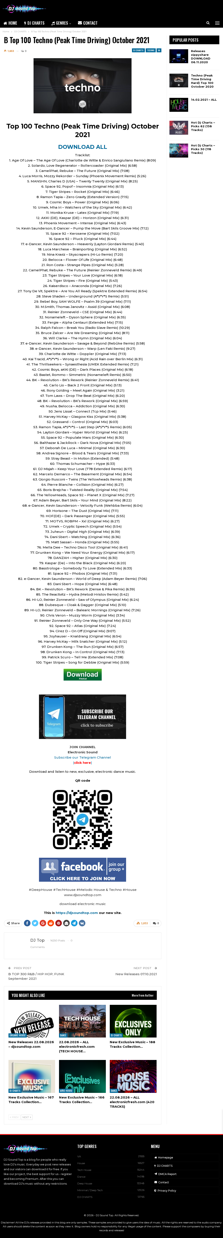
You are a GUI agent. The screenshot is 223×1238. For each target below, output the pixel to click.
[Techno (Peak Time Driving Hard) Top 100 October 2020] (178, 81)
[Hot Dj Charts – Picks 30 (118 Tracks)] (178, 151)
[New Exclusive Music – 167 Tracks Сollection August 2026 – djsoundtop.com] (31, 1076)
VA (159, 50)
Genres (62, 23)
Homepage (165, 1157)
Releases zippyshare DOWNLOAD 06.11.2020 (200, 56)
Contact (90, 23)
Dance (63, 1035)
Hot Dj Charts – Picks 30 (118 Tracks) (203, 149)
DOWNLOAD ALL (82, 147)
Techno (150, 50)
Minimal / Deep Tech (90, 1190)
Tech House (84, 1170)
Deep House (84, 1183)
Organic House (18, 1035)
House (81, 1163)
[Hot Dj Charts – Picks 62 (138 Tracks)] (178, 128)
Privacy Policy (167, 1190)
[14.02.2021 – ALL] (178, 105)
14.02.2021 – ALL (204, 99)
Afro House (66, 1090)
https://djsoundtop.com (77, 913)
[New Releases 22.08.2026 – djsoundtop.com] (31, 1021)
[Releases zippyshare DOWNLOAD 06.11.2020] (178, 56)
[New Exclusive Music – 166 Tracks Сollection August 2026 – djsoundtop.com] (82, 1076)
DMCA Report (167, 1174)
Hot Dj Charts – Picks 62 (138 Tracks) (203, 126)
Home (12, 23)
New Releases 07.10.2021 (136, 974)
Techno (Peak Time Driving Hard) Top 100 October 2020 (202, 81)
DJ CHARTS (35, 23)
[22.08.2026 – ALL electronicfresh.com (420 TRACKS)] (133, 1076)
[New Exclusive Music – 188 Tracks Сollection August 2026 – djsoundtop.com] (133, 1021)
